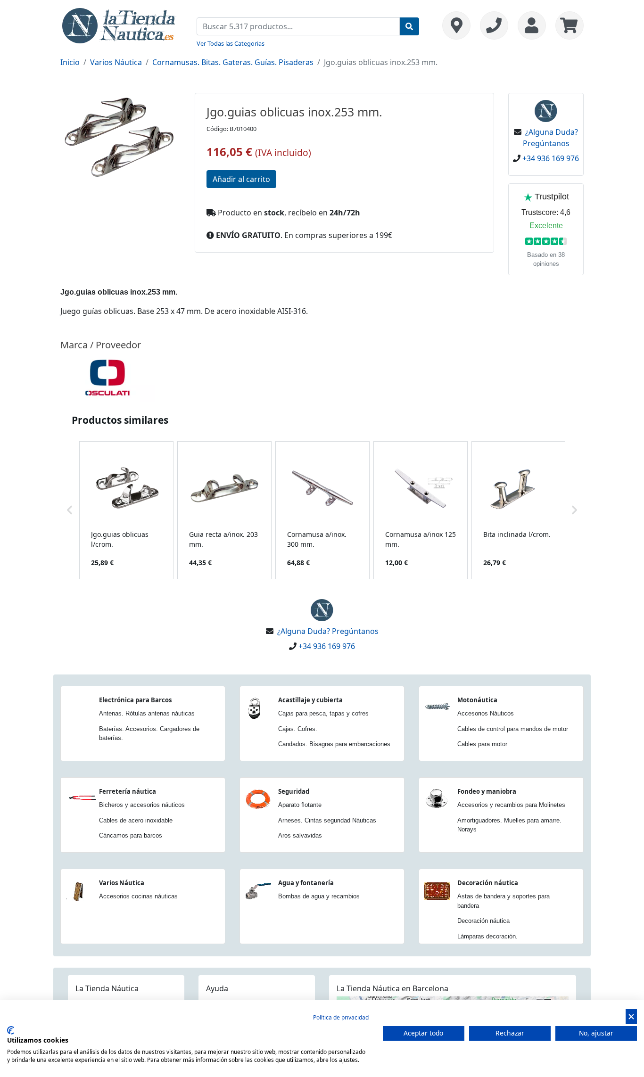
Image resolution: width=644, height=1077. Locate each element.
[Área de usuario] (532, 25)
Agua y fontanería (306, 883)
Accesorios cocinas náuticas (138, 896)
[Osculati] (107, 377)
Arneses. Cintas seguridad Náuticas (327, 820)
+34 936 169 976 (550, 158)
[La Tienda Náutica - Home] (119, 24)
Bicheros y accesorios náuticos (142, 804)
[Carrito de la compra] (567, 25)
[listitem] (126, 510)
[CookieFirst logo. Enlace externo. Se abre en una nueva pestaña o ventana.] (10, 1030)
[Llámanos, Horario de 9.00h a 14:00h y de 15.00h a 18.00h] (494, 25)
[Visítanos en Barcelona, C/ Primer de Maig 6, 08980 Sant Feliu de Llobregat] (456, 25)
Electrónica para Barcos (135, 700)
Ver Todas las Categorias (230, 43)
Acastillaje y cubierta (310, 700)
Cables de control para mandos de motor (512, 728)
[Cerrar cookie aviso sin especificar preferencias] (631, 1016)
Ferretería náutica (127, 791)
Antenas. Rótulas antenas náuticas (147, 713)
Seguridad (293, 791)
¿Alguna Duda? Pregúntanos (328, 631)
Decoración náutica (487, 883)
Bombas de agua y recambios (319, 896)
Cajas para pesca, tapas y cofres (323, 713)
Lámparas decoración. (487, 936)
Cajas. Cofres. (297, 728)
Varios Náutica (116, 62)
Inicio (70, 62)
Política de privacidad (341, 1017)
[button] (69, 510)
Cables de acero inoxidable (136, 820)
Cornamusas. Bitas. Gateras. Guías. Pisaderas (233, 62)
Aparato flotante (300, 804)
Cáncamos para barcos (130, 835)
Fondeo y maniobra (486, 791)
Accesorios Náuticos (485, 713)
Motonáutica (477, 700)
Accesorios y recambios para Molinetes (511, 804)
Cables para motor (482, 744)
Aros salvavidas (300, 835)
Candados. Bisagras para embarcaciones (334, 744)
